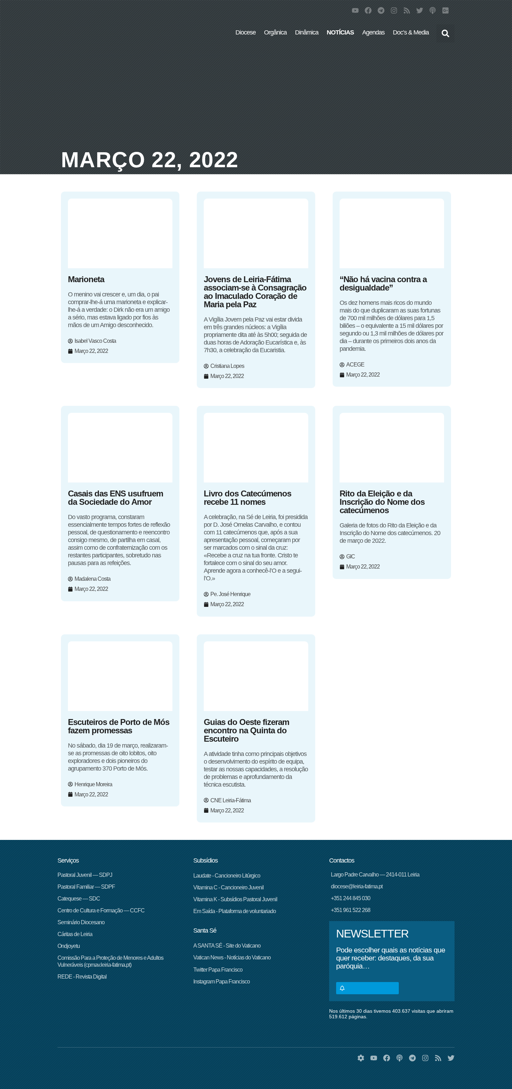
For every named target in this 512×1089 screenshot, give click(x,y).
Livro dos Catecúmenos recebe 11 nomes (247, 498)
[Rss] (406, 10)
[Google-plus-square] (445, 10)
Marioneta (86, 279)
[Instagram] (393, 10)
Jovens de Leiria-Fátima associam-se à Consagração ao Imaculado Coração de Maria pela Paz (255, 292)
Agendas (373, 32)
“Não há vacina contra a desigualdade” (383, 283)
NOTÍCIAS (340, 32)
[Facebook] (368, 10)
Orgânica (275, 32)
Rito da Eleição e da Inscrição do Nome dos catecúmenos (382, 502)
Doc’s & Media (411, 32)
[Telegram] (381, 10)
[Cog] (360, 1058)
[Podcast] (432, 10)
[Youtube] (355, 10)
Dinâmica (306, 32)
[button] (445, 33)
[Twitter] (419, 10)
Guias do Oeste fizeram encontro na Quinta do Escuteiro (246, 730)
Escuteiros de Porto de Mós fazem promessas (118, 726)
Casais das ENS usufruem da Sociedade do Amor (115, 498)
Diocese (245, 32)
